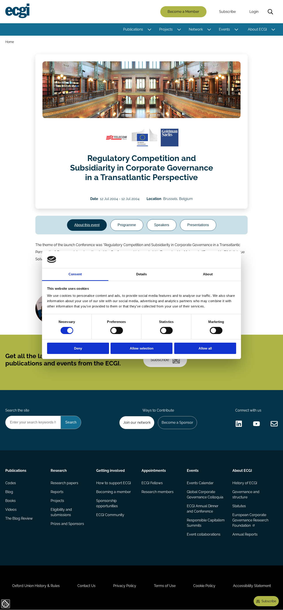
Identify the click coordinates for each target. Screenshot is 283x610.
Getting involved (110, 470)
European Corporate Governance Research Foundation (250, 520)
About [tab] (208, 274)
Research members (158, 492)
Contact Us (86, 586)
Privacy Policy (124, 586)
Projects (166, 29)
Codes (10, 483)
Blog (9, 492)
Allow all (205, 348)
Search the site (17, 410)
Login (253, 12)
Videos (11, 509)
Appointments (154, 470)
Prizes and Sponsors (67, 524)
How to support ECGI (113, 483)
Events (224, 29)
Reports (57, 492)
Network (196, 29)
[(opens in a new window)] (116, 137)
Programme (127, 225)
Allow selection (141, 348)
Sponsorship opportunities (107, 503)
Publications (133, 29)
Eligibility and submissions (61, 512)
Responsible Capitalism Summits (206, 523)
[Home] (17, 11)
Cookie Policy (204, 586)
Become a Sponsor (177, 422)
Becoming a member (113, 492)
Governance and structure (245, 494)
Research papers (64, 483)
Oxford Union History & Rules (36, 586)
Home (9, 42)
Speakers (161, 225)
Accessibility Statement (252, 586)
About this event (86, 225)
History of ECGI (244, 483)
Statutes (239, 506)
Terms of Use (165, 586)
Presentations (198, 225)
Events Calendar (200, 483)
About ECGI (257, 29)
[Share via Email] (274, 423)
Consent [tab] (75, 274)
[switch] (116, 330)
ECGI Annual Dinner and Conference (202, 508)
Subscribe (227, 12)
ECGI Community (110, 515)
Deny (78, 348)
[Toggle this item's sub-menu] (149, 29)
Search (270, 11)
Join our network (137, 422)
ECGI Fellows (152, 483)
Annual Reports (245, 534)
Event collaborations (203, 534)
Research (59, 470)
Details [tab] (141, 274)
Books (10, 501)
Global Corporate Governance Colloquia (205, 494)
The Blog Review (19, 518)
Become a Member (183, 12)
